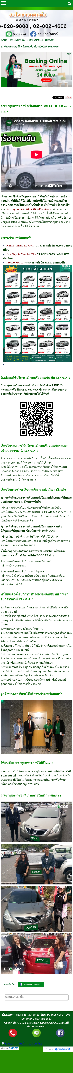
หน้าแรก (4, 40)
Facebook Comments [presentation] (32, 984)
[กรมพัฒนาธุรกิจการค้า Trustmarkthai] (21, 1044)
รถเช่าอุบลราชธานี (17, 40)
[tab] (9, 984)
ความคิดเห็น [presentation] (9, 984)
